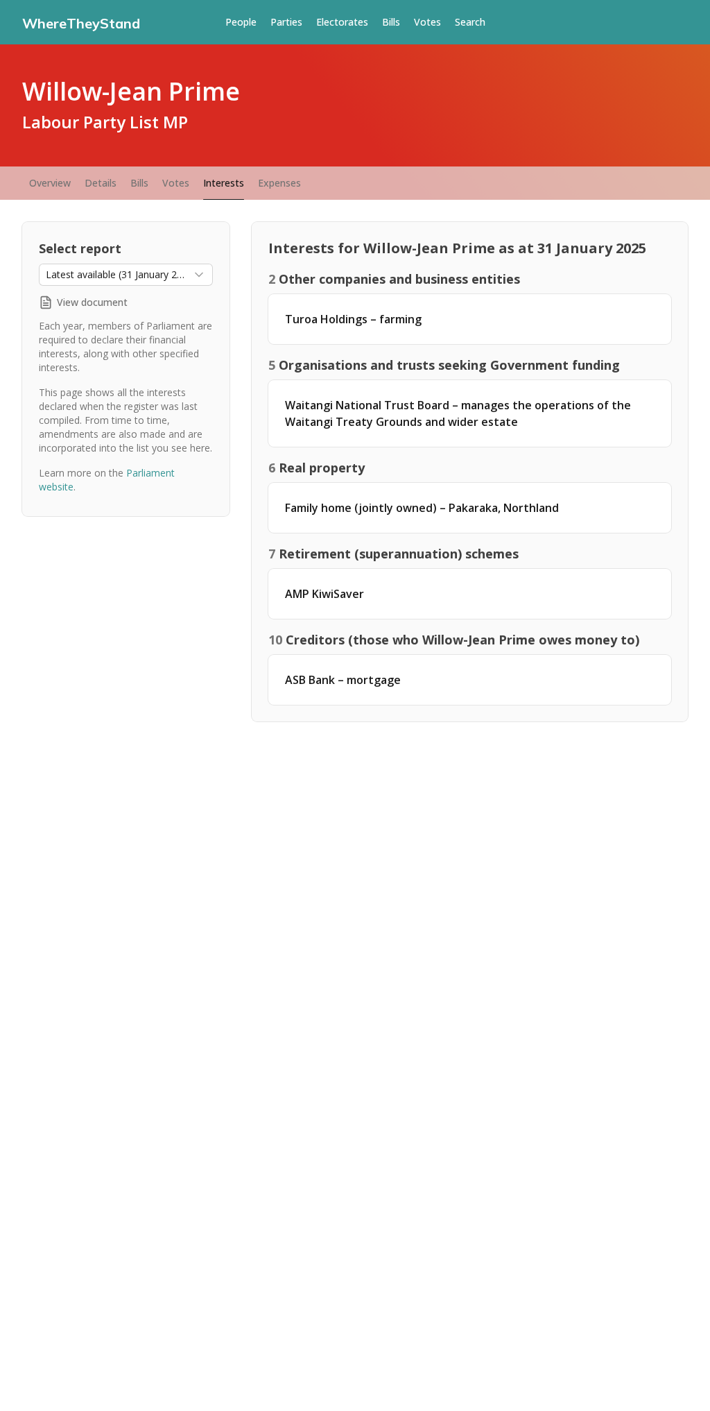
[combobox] (126, 275)
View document (92, 302)
